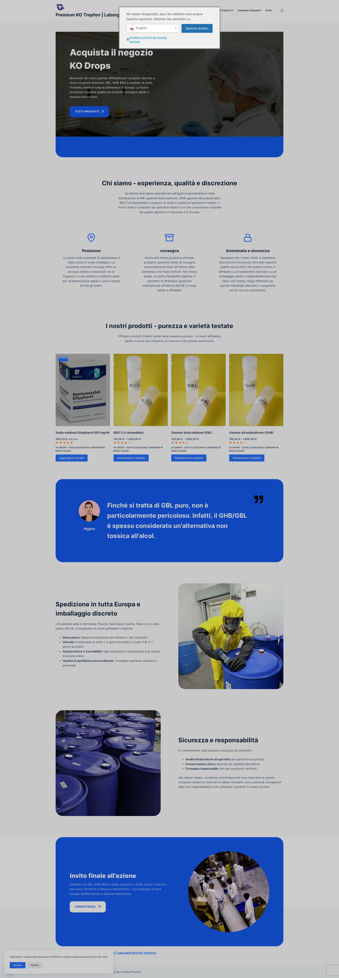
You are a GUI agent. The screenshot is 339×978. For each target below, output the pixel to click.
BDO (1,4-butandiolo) (129, 432)
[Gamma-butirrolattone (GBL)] (198, 390)
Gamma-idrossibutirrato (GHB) (251, 432)
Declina (35, 965)
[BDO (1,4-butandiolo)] (141, 390)
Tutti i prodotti (223, 10)
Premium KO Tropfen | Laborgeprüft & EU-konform (110, 14)
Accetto (17, 965)
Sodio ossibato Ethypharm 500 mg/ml (82, 432)
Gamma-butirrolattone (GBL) (192, 432)
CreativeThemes (130, 972)
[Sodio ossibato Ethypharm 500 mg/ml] (83, 390)
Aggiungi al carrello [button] (71, 458)
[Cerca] (282, 10)
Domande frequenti (249, 10)
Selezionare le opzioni (131, 458)
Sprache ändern (197, 28)
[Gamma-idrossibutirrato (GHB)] (256, 390)
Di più (269, 10)
